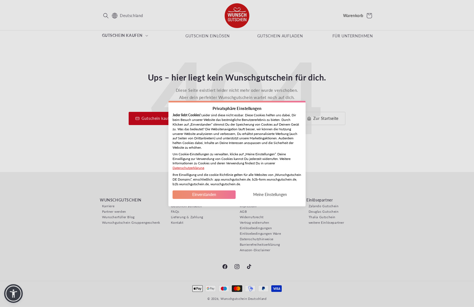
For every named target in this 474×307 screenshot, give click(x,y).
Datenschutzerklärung (188, 168)
